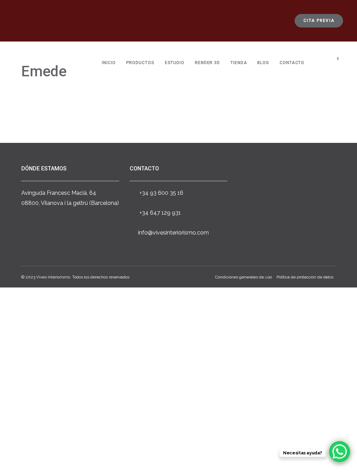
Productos (140, 62)
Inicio (108, 62)
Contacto (292, 62)
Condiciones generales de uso (243, 277)
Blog (263, 62)
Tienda (238, 62)
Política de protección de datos (304, 277)
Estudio (174, 62)
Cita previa (318, 20)
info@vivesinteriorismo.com (173, 232)
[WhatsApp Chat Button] (339, 451)
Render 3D (207, 62)
